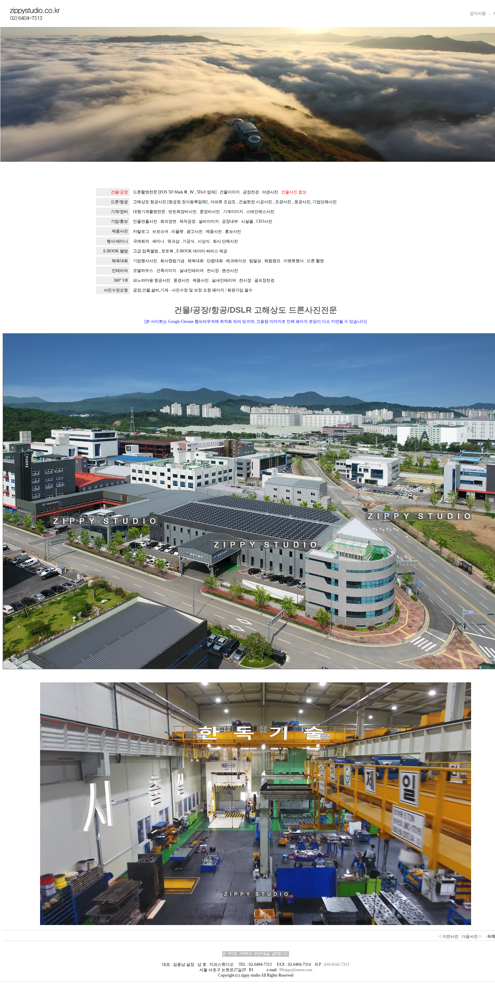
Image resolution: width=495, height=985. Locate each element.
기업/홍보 (119, 221)
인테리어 (120, 270)
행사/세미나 (117, 241)
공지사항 (478, 13)
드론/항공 (119, 201)
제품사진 (120, 231)
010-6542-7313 (336, 964)
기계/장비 (119, 211)
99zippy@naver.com (295, 969)
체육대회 (120, 260)
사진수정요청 (116, 290)
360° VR (120, 280)
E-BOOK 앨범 (115, 251)
